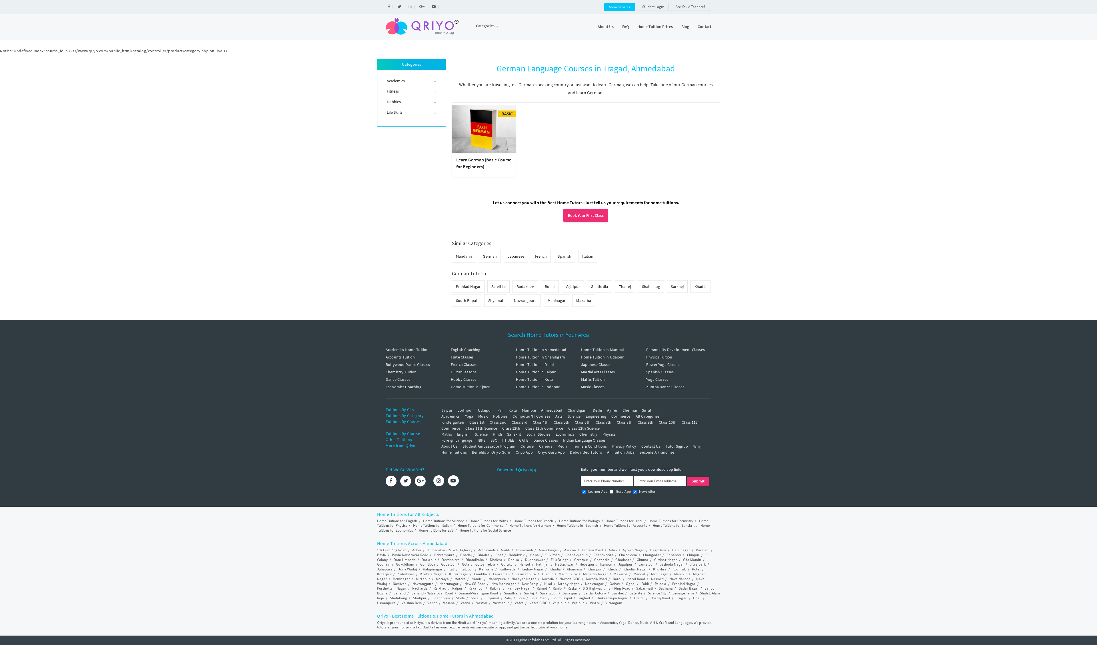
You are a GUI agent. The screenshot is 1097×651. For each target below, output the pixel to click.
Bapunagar (681, 550)
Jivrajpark (698, 564)
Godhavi (383, 564)
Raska (572, 588)
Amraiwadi (524, 550)
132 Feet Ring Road (392, 550)
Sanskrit (514, 434)
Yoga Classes (657, 379)
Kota (513, 410)
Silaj (508, 598)
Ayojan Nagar (633, 550)
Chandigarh (578, 410)
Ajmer (612, 410)
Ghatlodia (599, 286)
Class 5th (561, 422)
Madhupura (568, 574)
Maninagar (557, 300)
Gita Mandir (692, 559)
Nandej (477, 578)
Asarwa (570, 550)
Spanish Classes (660, 371)
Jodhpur (465, 410)
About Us (606, 26)
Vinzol (595, 602)
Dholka (513, 559)
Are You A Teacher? (690, 6)
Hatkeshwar (564, 564)
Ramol (542, 588)
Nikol (548, 583)
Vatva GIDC (538, 602)
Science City (657, 593)
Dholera (496, 559)
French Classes (464, 364)
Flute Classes (462, 357)
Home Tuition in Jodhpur (538, 386)
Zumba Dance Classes (665, 386)
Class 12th (511, 428)
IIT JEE (508, 440)
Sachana (666, 588)
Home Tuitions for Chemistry (670, 520)
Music (483, 416)
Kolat (696, 569)
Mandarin (464, 256)
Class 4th (540, 422)
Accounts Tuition (400, 357)
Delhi (597, 410)
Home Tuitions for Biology (579, 520)
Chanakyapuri (577, 554)
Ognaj (631, 583)
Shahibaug (651, 286)
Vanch (432, 602)
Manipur (680, 574)
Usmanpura (386, 602)
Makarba (583, 300)
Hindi (497, 434)
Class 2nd (498, 422)
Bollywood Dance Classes (408, 364)
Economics (565, 434)
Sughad (584, 598)
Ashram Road (592, 550)
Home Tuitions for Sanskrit (673, 525)
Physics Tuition (659, 357)
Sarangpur (548, 593)
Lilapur (547, 574)
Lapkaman (501, 574)
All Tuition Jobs (620, 452)
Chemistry (588, 434)
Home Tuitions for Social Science (485, 530)
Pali (500, 410)
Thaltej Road (660, 598)
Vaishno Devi (412, 602)
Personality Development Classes (675, 349)
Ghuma (642, 559)
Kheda (613, 569)
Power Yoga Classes (663, 364)
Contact (704, 26)
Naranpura (497, 578)
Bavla (381, 554)
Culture (527, 446)
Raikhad (440, 588)
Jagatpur (625, 564)
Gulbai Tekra (485, 564)
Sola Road (539, 598)
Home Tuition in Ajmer (470, 386)
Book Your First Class (586, 215)
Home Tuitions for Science (443, 520)
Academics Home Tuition (407, 349)
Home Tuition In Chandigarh (540, 357)
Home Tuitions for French (533, 520)
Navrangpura (525, 300)
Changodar (652, 554)
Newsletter (647, 491)
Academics (450, 416)
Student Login (653, 6)
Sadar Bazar (689, 588)
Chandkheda (603, 554)
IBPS (482, 440)
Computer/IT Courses (531, 416)
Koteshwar (405, 574)
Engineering (596, 416)
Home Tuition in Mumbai (602, 349)
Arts (558, 416)
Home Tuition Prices (655, 26)
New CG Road (475, 583)
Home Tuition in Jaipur (536, 371)
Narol (617, 578)
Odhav (615, 583)
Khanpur (595, 569)
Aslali (613, 550)
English (463, 434)
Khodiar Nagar (635, 569)
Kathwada (508, 569)
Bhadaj (466, 554)
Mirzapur (423, 578)
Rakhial (496, 588)
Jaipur (447, 410)
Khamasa (574, 569)
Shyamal (495, 300)
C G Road (552, 554)
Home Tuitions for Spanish (577, 525)
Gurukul (507, 564)
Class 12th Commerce (544, 428)
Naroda (548, 578)
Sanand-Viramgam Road (478, 593)
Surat (646, 410)
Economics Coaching (403, 386)
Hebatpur (587, 564)
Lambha (480, 574)
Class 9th (645, 422)
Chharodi (673, 554)
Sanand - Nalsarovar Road (432, 593)
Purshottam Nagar (392, 588)
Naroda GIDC (570, 578)
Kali (452, 569)
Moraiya (442, 578)
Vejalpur (573, 286)
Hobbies (500, 416)
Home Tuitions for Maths (489, 520)
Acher (416, 550)
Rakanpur (476, 588)
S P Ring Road (619, 588)
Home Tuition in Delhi (535, 364)
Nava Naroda (680, 578)
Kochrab (679, 569)
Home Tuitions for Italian (432, 525)
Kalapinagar (433, 569)
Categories (485, 25)
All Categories (648, 416)
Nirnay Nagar (568, 583)
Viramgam (613, 602)
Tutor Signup (677, 446)
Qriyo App (524, 452)
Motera (460, 578)
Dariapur (429, 559)
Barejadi (702, 550)
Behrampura (444, 554)
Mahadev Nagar (595, 574)
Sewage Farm (683, 593)
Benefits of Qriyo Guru (491, 452)
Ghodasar (623, 559)
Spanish (564, 256)
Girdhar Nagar (665, 559)
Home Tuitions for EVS (436, 530)
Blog (685, 26)
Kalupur (467, 569)
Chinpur (693, 554)
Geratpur (581, 559)
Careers (545, 446)
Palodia (660, 583)
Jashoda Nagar (672, 564)
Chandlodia (628, 554)
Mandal (639, 574)
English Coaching (465, 349)
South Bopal (466, 300)
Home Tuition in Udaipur (602, 357)
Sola (521, 598)
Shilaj (475, 598)
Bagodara (658, 550)
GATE (523, 440)
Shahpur (420, 598)
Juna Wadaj (407, 569)
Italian (587, 256)
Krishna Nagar (431, 574)
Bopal (550, 286)
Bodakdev (525, 286)
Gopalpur (448, 564)
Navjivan (400, 583)
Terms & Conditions (590, 446)
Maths (446, 434)
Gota (465, 564)
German (490, 256)
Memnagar (401, 578)
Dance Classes (398, 379)
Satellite (498, 286)
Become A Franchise (656, 452)
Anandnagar (548, 550)
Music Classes (592, 386)
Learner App (597, 491)
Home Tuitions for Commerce (481, 525)
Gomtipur (427, 564)
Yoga (469, 416)
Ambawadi (486, 550)
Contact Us (650, 446)
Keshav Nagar (533, 569)
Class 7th (603, 422)
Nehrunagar (449, 583)
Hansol (524, 564)
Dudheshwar (535, 559)
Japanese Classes (596, 364)
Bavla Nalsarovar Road (410, 554)
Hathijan (542, 564)
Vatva (519, 602)
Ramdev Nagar (519, 588)
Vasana (449, 602)
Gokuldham (405, 564)
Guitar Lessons (464, 371)
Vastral (481, 602)
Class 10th (668, 422)
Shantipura (441, 598)
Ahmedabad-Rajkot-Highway (449, 550)
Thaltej (625, 286)
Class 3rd (519, 422)
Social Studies (538, 434)
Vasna (466, 602)
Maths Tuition (593, 379)
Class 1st (477, 422)
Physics (608, 434)
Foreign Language (456, 440)
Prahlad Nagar (468, 286)
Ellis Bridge (559, 559)
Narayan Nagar (524, 578)
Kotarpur (384, 574)
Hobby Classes (463, 379)
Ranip (557, 588)
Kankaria (486, 569)
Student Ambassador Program (489, 446)
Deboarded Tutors (586, 452)
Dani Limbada (405, 559)
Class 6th (582, 422)
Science (574, 416)
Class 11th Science (481, 428)
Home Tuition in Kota (534, 379)
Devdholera (451, 559)
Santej (529, 593)
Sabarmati (644, 588)
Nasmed (657, 578)
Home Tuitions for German (530, 525)
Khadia (700, 286)
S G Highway (592, 588)
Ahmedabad (618, 7)
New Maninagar (503, 583)
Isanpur (606, 564)
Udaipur (485, 410)
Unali (697, 598)
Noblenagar (594, 583)
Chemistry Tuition (401, 371)
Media (562, 446)
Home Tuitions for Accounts (625, 525)
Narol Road (636, 578)
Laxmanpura (526, 574)
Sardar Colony (594, 593)
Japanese (516, 256)
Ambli (505, 550)
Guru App (622, 491)
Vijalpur (578, 602)
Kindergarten (452, 422)
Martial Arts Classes (598, 371)
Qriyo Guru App (551, 452)
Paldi (645, 583)
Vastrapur (501, 602)
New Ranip (530, 583)
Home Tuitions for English (397, 520)
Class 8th (624, 422)
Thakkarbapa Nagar (612, 598)
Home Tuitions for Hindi (624, 520)
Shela (460, 598)
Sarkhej (677, 286)
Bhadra (484, 554)
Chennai (629, 410)
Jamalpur (646, 564)
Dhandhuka (475, 559)
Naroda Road (596, 578)
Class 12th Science (584, 428)
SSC (494, 440)
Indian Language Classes (584, 440)
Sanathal (511, 593)
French (541, 256)
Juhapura (385, 569)
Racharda (420, 588)
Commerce (620, 416)
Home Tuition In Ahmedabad (541, 349)
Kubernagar (458, 574)
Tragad (681, 598)
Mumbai (529, 410)
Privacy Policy (624, 446)
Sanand (399, 593)
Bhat (499, 554)
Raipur (457, 588)
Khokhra (660, 569)
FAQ (625, 26)
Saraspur (570, 593)
